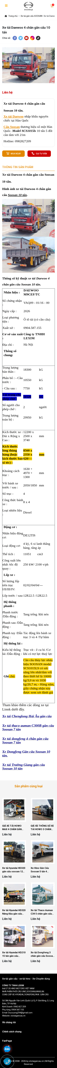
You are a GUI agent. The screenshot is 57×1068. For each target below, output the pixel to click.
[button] (28, 80)
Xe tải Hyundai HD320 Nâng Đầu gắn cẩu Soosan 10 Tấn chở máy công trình (13, 912)
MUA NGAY (16, 153)
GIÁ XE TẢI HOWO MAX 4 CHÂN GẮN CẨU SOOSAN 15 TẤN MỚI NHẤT (14, 827)
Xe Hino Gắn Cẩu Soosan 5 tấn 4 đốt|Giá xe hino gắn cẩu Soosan (41, 870)
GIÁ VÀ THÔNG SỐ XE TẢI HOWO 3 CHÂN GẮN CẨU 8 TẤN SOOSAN (42, 827)
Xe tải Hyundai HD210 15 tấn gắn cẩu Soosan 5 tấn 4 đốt (13, 954)
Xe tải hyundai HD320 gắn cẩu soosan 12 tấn (13, 870)
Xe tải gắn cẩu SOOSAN (31, 16)
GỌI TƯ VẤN (41, 153)
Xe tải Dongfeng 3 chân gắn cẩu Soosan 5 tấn (42, 954)
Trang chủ (13, 16)
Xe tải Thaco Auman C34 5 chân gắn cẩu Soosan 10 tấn (42, 912)
